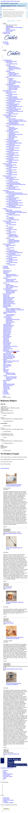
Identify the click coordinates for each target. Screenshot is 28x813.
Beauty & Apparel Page (11, 222)
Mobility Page (9, 209)
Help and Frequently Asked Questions (14, 27)
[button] (14, 406)
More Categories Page (10, 245)
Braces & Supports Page (11, 164)
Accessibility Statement (6, 1)
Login (7, 44)
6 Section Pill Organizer (8, 622)
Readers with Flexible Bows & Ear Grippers (12, 668)
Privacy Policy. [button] (19, 16)
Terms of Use (6, 797)
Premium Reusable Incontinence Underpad (12, 533)
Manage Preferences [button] (11, 20)
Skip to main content (15, 1)
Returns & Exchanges (10, 29)
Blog (4, 778)
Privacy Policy (6, 798)
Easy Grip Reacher (7, 587)
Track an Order (9, 31)
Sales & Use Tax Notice (8, 800)
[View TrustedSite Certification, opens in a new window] (6, 810)
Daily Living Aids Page (11, 91)
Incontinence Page (10, 191)
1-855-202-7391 (9, 26)
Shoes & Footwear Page (11, 177)
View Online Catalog (7, 776)
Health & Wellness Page (11, 116)
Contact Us (5, 770)
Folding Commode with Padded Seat (11, 753)
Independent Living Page (11, 61)
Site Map (5, 801)
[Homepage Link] (11, 39)
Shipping (8, 28)
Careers (5, 777)
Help (5, 23)
